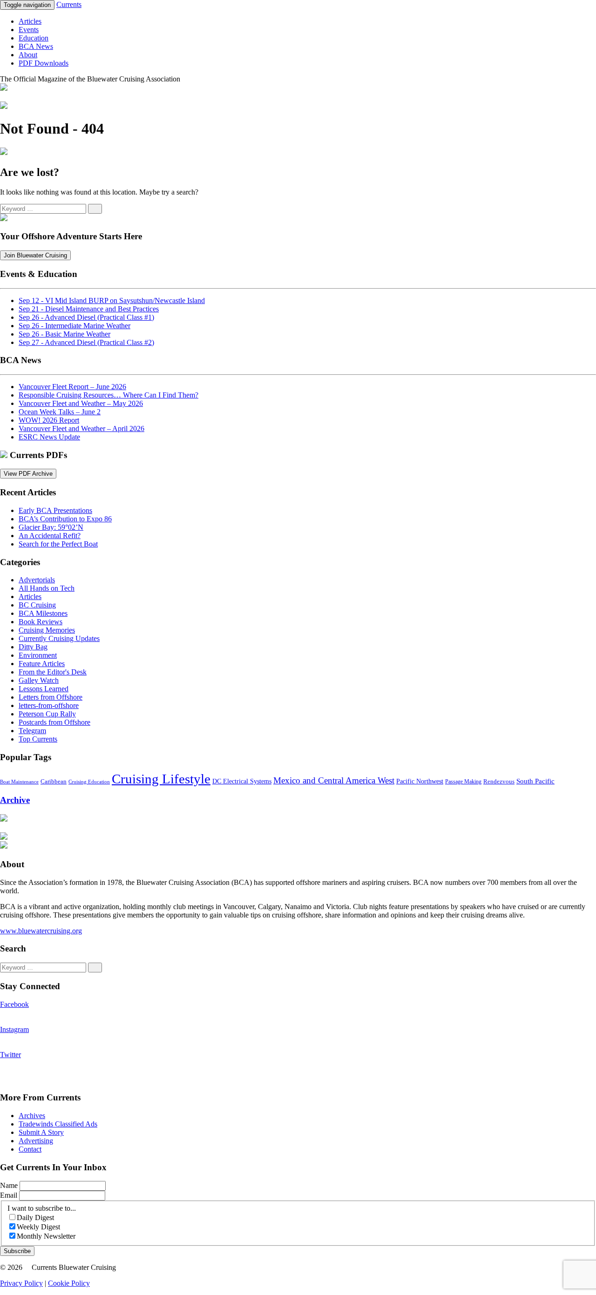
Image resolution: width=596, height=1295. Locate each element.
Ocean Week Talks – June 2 (60, 412)
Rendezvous (499, 781)
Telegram (32, 731)
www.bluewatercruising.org (41, 931)
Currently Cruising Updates (59, 638)
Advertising (36, 1141)
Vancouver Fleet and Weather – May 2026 (81, 403)
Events (29, 30)
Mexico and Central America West (333, 780)
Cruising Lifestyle (161, 778)
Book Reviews (40, 622)
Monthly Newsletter (46, 1236)
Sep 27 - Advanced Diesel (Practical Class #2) (86, 342)
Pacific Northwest (419, 781)
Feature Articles (42, 664)
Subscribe (17, 1251)
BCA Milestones (43, 613)
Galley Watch (39, 680)
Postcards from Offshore (54, 722)
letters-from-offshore (49, 705)
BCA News (36, 46)
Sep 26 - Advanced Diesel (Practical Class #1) (86, 317)
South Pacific (535, 781)
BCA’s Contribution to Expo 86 (65, 519)
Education (33, 38)
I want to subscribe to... (41, 1208)
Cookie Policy (69, 1283)
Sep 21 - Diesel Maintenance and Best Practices (89, 309)
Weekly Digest (38, 1227)
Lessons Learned (43, 689)
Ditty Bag (33, 647)
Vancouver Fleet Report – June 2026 (72, 387)
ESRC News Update (49, 437)
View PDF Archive (28, 473)
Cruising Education (89, 781)
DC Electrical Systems (241, 781)
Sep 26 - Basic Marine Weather (64, 334)
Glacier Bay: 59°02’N (51, 527)
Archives (32, 1116)
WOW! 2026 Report (49, 420)
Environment (38, 655)
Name (10, 1185)
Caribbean (54, 781)
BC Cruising (37, 605)
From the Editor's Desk (53, 672)
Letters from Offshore (50, 697)
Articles (30, 21)
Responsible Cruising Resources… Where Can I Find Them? (108, 395)
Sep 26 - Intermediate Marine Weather (74, 326)
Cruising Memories (47, 630)
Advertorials (37, 580)
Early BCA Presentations (55, 510)
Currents (68, 4)
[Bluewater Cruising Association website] (3, 219)
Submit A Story (41, 1132)
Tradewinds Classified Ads (58, 1124)
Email (9, 1195)
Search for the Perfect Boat (58, 544)
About (28, 55)
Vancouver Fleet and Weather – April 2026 (81, 428)
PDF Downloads (43, 63)
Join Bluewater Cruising (35, 255)
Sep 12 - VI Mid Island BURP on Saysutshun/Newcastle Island (112, 300)
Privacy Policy (21, 1283)
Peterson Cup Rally (47, 714)
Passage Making (463, 782)
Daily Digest (35, 1217)
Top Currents (38, 739)
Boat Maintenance (19, 781)
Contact (30, 1149)
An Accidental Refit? (50, 536)
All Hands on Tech (46, 588)
